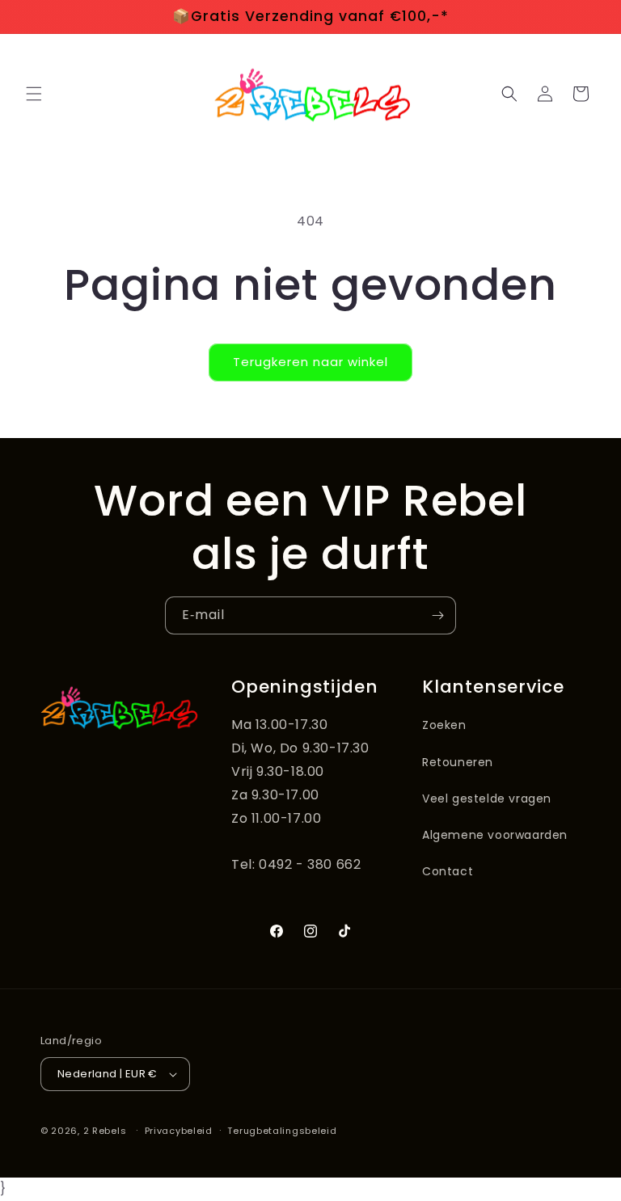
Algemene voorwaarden (495, 835)
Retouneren (457, 762)
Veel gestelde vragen (486, 798)
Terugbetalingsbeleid (281, 1130)
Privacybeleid (179, 1130)
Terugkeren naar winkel (310, 361)
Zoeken (444, 725)
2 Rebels (105, 1130)
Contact (447, 871)
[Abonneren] (437, 615)
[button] (34, 94)
